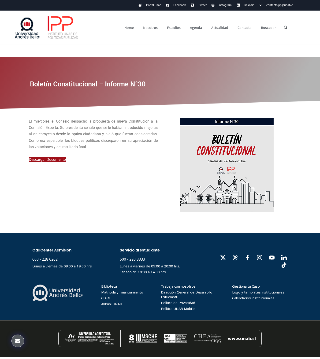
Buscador (268, 28)
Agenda (196, 28)
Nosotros (150, 28)
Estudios (174, 28)
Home (129, 28)
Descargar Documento (47, 159)
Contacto (245, 28)
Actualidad (219, 28)
